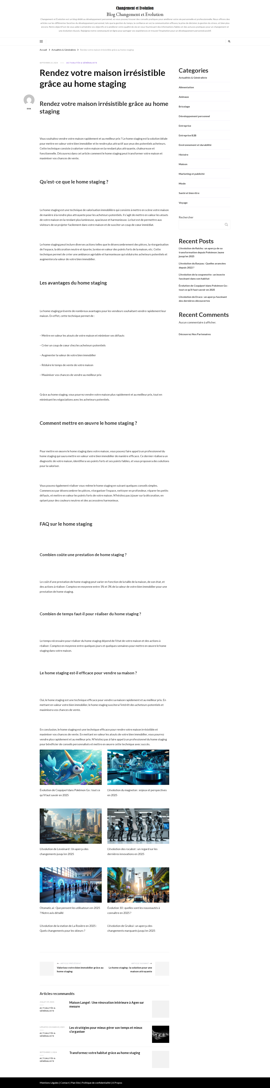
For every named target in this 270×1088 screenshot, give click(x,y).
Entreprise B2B (187, 135)
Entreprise (185, 125)
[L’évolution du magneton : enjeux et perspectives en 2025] (138, 767)
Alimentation (186, 87)
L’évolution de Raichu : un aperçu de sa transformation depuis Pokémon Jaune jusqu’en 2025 (201, 252)
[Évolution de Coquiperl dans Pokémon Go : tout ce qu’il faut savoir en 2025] (71, 767)
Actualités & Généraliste (81, 63)
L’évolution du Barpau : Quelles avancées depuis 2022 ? (202, 265)
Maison (183, 164)
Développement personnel (194, 116)
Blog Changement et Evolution (135, 14)
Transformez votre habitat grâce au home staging (104, 1053)
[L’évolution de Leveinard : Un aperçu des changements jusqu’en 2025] (71, 826)
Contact (64, 1082)
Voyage (183, 202)
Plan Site (75, 1082)
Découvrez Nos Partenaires (195, 334)
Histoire (183, 154)
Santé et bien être (189, 192)
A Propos (117, 1082)
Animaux (184, 96)
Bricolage (184, 106)
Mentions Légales (49, 1082)
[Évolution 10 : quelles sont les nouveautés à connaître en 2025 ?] (138, 885)
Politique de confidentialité (96, 1082)
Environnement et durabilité (195, 144)
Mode (182, 183)
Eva (29, 108)
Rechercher (186, 217)
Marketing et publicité (192, 173)
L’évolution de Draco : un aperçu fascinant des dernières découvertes (203, 298)
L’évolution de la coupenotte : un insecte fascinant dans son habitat (202, 276)
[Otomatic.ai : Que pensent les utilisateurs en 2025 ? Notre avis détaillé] (71, 885)
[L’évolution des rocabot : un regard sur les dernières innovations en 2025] (138, 826)
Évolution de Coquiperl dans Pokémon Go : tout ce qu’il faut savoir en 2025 (203, 287)
